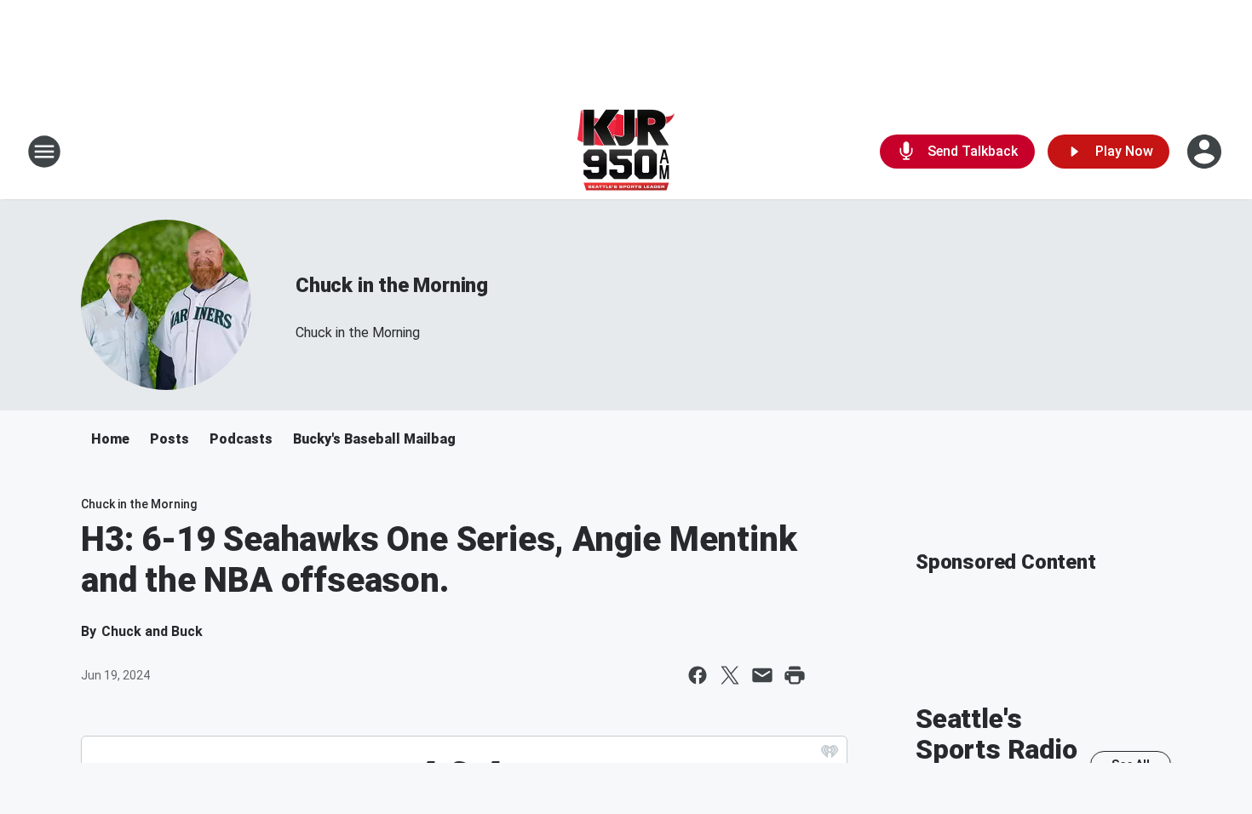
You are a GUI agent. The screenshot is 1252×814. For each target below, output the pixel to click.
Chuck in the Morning (392, 285)
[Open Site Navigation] (44, 152)
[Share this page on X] (730, 675)
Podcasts (241, 439)
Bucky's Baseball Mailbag (374, 439)
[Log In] (1206, 152)
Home (110, 439)
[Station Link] (626, 151)
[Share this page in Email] (762, 675)
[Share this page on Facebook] (697, 675)
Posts (169, 439)
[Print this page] (795, 675)
